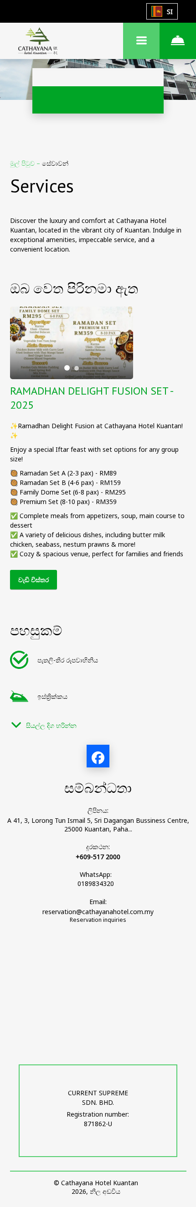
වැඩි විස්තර (33, 579)
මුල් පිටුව (23, 163)
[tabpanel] (71, 343)
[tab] (67, 368)
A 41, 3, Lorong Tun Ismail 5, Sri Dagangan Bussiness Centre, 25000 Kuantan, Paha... (98, 824)
